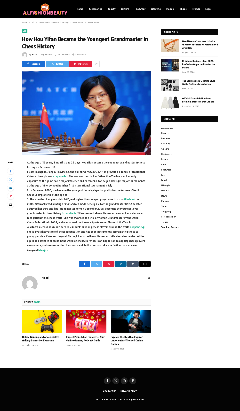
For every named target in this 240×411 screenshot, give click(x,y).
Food (163, 164)
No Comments (64, 54)
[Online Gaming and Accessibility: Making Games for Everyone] (42, 321)
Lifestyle (156, 8)
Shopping (166, 211)
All (24, 31)
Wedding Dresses (169, 227)
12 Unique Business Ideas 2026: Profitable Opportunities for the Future (198, 64)
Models (170, 8)
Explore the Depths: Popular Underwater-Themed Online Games (127, 340)
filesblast (129, 199)
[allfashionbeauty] (45, 9)
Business (165, 138)
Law (163, 174)
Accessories (95, 8)
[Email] (10, 204)
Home (80, 8)
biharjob (43, 250)
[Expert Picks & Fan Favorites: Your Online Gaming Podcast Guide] (86, 321)
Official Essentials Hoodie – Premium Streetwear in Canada (198, 100)
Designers (166, 154)
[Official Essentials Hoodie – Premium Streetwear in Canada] (170, 102)
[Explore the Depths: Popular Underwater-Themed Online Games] (131, 321)
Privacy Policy (128, 391)
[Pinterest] (10, 196)
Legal (208, 8)
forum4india (69, 213)
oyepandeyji (137, 227)
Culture (125, 8)
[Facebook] (10, 171)
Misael (34, 54)
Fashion (165, 159)
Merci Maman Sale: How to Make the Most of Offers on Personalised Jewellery (200, 44)
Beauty (111, 8)
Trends (196, 8)
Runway (165, 201)
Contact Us (109, 391)
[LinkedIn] (10, 188)
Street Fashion (168, 216)
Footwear (140, 8)
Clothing (165, 143)
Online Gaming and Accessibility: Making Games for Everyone (40, 338)
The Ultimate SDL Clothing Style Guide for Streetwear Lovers (198, 82)
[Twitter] (10, 179)
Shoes (183, 8)
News (164, 195)
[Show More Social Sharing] (96, 64)
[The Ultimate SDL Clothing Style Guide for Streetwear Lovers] (170, 85)
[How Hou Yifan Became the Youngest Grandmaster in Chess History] (86, 113)
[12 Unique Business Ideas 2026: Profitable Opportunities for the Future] (170, 65)
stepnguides (60, 176)
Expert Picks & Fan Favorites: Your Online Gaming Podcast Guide (85, 338)
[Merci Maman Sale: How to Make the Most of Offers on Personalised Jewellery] (170, 45)
